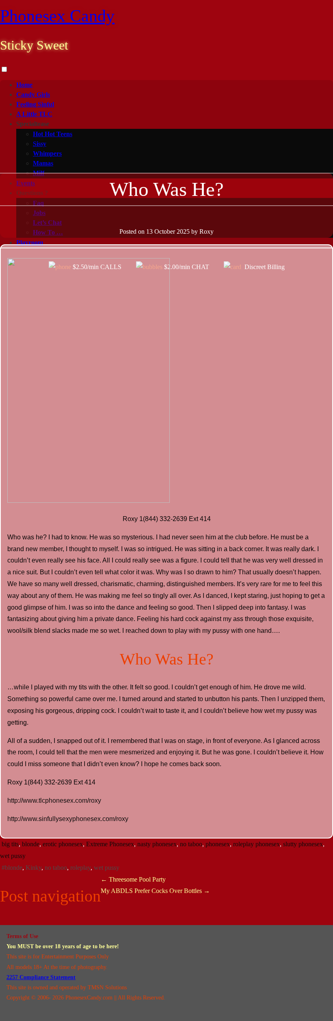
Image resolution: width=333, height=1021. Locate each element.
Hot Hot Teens (52, 133)
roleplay (80, 867)
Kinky (33, 867)
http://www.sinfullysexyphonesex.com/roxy (67, 818)
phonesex (217, 844)
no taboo (191, 844)
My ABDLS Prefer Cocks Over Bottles (155, 890)
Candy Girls (33, 94)
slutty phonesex (303, 844)
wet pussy (13, 855)
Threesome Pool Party (133, 879)
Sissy (39, 143)
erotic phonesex (63, 844)
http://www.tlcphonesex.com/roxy (54, 800)
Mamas (43, 163)
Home (24, 84)
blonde (30, 844)
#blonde (12, 867)
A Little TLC (34, 114)
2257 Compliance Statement (41, 977)
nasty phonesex (157, 844)
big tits (10, 844)
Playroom (29, 242)
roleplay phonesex (256, 844)
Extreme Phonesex (110, 844)
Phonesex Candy (57, 16)
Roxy (206, 231)
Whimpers (47, 153)
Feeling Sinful (35, 104)
